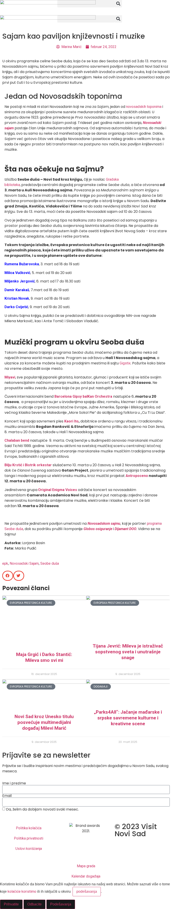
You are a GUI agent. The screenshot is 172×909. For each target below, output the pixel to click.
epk (5, 563)
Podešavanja (60, 904)
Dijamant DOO (125, 529)
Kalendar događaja (85, 876)
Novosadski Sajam (24, 563)
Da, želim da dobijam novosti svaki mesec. (42, 809)
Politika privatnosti (28, 838)
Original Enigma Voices (58, 490)
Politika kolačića (28, 828)
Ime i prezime (14, 783)
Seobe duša (49, 563)
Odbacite (34, 904)
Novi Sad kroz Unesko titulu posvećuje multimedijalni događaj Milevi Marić (44, 722)
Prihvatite (11, 904)
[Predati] (86, 816)
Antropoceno (137, 476)
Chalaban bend (16, 440)
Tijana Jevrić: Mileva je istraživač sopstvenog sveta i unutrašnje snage (128, 651)
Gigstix (125, 363)
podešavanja (86, 891)
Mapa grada (86, 866)
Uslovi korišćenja (28, 848)
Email (7, 796)
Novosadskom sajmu (104, 523)
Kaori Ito (71, 421)
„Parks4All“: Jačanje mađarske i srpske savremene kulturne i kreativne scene (128, 717)
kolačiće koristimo (22, 891)
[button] (86, 3)
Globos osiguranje (98, 529)
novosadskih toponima (143, 106)
